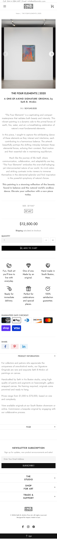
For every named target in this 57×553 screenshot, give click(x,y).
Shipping (19, 230)
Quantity (5, 236)
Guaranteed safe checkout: (15, 315)
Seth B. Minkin (28, 6)
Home (18, 13)
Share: (4, 342)
